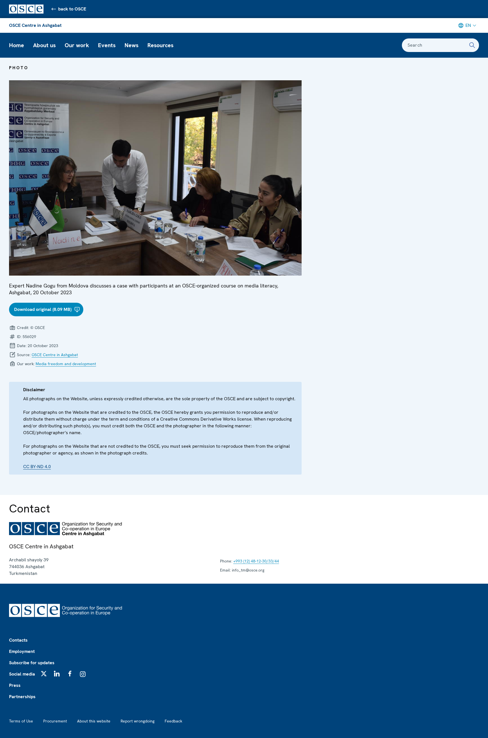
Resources (160, 45)
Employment (22, 651)
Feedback (173, 721)
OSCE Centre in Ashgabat (35, 25)
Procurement (55, 721)
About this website (93, 721)
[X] (44, 673)
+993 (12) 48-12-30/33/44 (256, 561)
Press (15, 685)
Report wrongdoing (137, 721)
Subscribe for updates (32, 663)
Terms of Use (21, 721)
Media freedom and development (66, 363)
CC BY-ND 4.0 (37, 466)
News (131, 45)
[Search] (472, 45)
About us (44, 45)
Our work (77, 45)
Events (107, 45)
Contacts (18, 640)
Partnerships (22, 697)
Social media (22, 674)
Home (16, 45)
